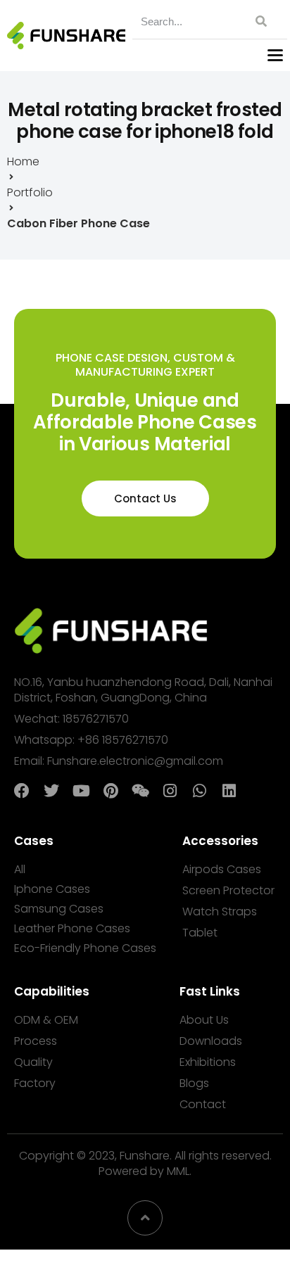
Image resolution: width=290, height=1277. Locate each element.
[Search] (258, 21)
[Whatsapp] (199, 791)
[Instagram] (169, 791)
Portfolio (30, 192)
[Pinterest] (110, 791)
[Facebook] (22, 791)
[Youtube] (81, 791)
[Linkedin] (229, 791)
